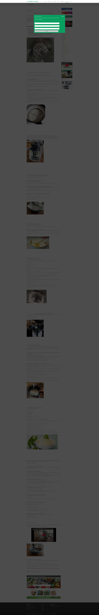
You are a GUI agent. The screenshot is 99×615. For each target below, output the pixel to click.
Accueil (45, 1)
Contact (70, 1)
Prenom (36, 24)
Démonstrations (62, 1)
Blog (66, 1)
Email (35, 27)
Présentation (49, 1)
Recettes (54, 1)
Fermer (63, 16)
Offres (58, 1)
